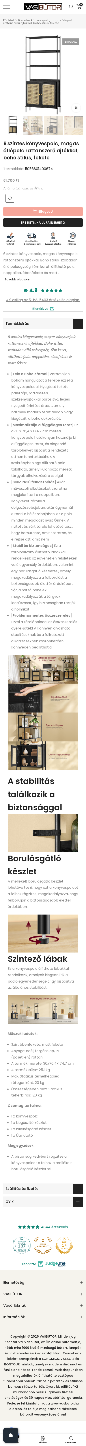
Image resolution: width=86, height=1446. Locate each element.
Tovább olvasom (17, 279)
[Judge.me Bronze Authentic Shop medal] (22, 1245)
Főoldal (8, 20)
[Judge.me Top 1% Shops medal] (43, 1245)
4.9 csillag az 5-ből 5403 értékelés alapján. (43, 299)
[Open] (10, 1435)
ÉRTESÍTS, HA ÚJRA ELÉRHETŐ (43, 222)
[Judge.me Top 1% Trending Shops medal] (64, 1245)
